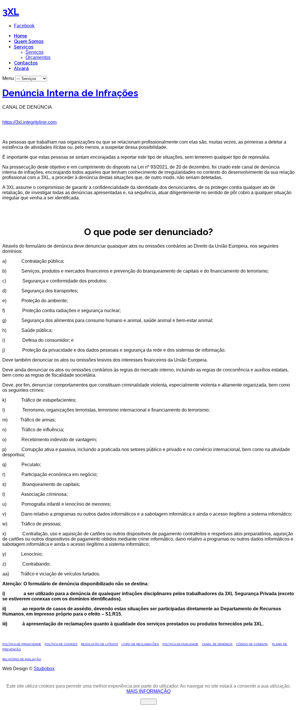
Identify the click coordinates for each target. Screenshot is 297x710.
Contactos (26, 63)
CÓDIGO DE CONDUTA (252, 644)
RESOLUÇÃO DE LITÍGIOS (99, 644)
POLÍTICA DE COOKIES (61, 644)
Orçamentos (38, 57)
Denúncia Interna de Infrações (70, 92)
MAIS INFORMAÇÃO (148, 691)
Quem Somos (29, 41)
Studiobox (44, 668)
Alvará (21, 68)
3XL (10, 11)
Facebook (24, 25)
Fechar (148, 702)
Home (20, 36)
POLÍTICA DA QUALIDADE (180, 644)
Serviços (23, 47)
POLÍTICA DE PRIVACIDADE (21, 644)
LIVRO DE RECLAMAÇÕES (140, 644)
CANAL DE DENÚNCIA (217, 644)
